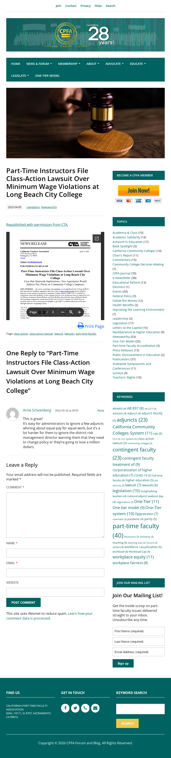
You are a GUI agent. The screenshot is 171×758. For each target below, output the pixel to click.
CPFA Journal (121, 273)
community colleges (140, 443)
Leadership (120, 319)
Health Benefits (123, 305)
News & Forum (37, 64)
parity (150, 519)
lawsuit (58, 334)
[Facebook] (65, 708)
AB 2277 (150, 408)
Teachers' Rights (124, 377)
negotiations (125, 502)
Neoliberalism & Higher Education (136, 332)
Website (12, 582)
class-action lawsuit (41, 334)
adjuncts (132, 419)
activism (120, 413)
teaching (120, 542)
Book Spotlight (123, 246)
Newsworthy (49, 207)
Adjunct (134, 413)
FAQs (98, 6)
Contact (71, 6)
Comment (15, 487)
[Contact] (95, 708)
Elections (119, 287)
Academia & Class (125, 233)
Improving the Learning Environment (138, 310)
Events (117, 291)
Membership (67, 64)
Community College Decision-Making (138, 264)
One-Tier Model (47, 76)
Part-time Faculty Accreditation (134, 346)
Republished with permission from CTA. (37, 224)
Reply (100, 410)
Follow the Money (125, 301)
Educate (136, 64)
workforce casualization (143, 547)
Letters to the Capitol (127, 328)
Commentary (122, 260)
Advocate (113, 64)
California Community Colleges (134, 251)
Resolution (131, 536)
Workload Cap (139, 551)
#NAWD (119, 408)
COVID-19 (142, 475)
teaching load (137, 542)
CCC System (129, 438)
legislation (126, 490)
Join (58, 6)
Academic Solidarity (126, 237)
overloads (120, 519)
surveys (118, 373)
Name (11, 543)
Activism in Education (128, 242)
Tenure (151, 542)
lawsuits (69, 334)
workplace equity (133, 557)
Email (12, 563)
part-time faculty (86, 334)
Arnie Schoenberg (37, 410)
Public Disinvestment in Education (136, 355)
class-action (21, 334)
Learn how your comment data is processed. (49, 615)
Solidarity (146, 536)
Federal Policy (122, 296)
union (118, 547)
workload (120, 551)
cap (157, 433)
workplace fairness (130, 562)
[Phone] (85, 708)
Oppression (146, 514)
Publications (121, 359)
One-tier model (129, 507)
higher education (140, 480)
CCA (116, 438)
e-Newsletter (122, 278)
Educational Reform (126, 282)
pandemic (135, 519)
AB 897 (135, 408)
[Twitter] (75, 708)
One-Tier (146, 501)
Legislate (18, 76)
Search (110, 6)
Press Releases (123, 350)
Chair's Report (122, 255)
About (91, 64)
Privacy (85, 6)
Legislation (33, 207)
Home (15, 64)
